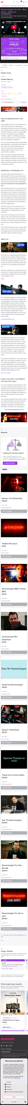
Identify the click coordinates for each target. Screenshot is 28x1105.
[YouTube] (6, 1046)
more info (3, 81)
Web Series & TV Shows (7, 87)
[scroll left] (3, 27)
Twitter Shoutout (9, 543)
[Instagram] (9, 1046)
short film (4, 96)
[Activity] (20, 2)
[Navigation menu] (26, 2)
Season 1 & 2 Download (12, 498)
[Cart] (17, 2)
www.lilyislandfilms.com (7, 319)
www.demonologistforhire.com (14, 409)
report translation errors (14, 1056)
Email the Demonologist (12, 684)
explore (16, 988)
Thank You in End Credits (13, 775)
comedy (3, 93)
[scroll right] (25, 27)
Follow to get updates (7, 968)
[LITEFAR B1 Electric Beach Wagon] (13, 1003)
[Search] (14, 2)
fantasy (9, 93)
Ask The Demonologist (12, 820)
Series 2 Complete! (10, 58)
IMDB (2, 279)
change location (21, 5)
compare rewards (9, 463)
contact (9, 81)
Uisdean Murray (6, 14)
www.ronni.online (6, 373)
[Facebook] (1, 1046)
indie (20, 93)
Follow (14, 51)
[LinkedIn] (11, 1046)
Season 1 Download (10, 730)
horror (15, 93)
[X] (4, 1046)
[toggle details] (24, 1030)
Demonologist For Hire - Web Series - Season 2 (14, 10)
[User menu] (23, 2)
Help (13, 955)
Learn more (15, 966)
